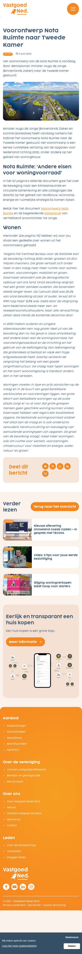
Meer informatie (23, 642)
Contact (11, 825)
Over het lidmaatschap (21, 845)
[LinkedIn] (23, 887)
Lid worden (13, 851)
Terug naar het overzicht (55, 507)
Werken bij (13, 819)
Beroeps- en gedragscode (23, 775)
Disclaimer (34, 905)
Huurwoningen (16, 731)
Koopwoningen (16, 725)
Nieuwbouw (14, 738)
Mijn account (14, 781)
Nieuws (11, 807)
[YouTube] (14, 887)
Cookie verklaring (54, 905)
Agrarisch (12, 749)
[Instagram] (31, 887)
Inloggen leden (16, 857)
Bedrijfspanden (16, 743)
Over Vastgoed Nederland (23, 801)
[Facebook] (6, 887)
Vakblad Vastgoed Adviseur (24, 813)
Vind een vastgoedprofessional (26, 769)
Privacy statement (14, 905)
